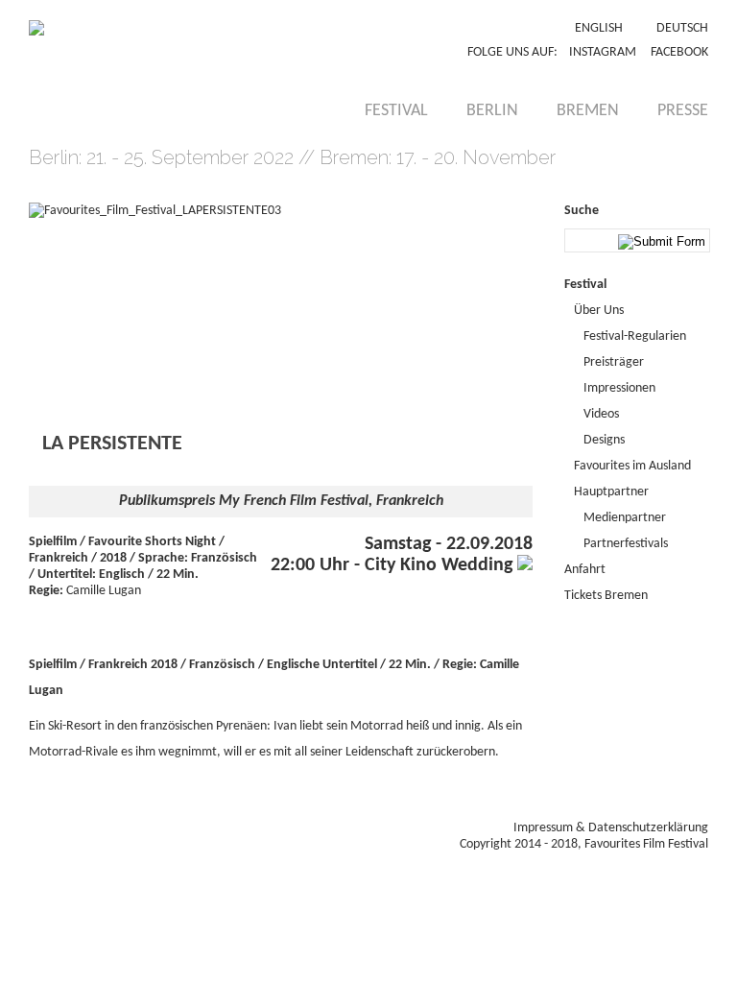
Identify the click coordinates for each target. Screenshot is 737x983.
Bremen (588, 111)
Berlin (492, 111)
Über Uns (599, 310)
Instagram (602, 52)
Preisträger (613, 362)
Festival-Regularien (634, 336)
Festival (396, 111)
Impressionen (619, 388)
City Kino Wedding (441, 565)
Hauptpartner (611, 492)
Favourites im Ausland (632, 466)
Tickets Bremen (606, 595)
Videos (601, 414)
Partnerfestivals (625, 544)
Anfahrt (585, 570)
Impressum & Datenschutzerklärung (610, 828)
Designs (604, 440)
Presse (682, 111)
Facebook (679, 52)
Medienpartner (624, 518)
